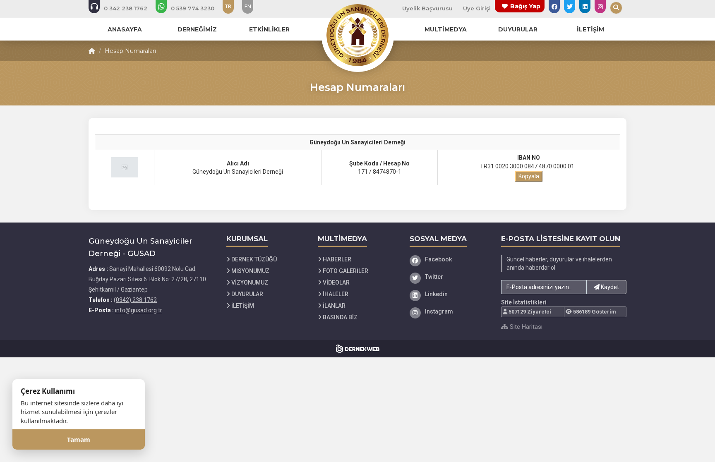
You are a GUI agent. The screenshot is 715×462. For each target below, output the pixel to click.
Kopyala (528, 176)
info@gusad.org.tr (138, 310)
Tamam (78, 439)
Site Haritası (525, 326)
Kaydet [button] (609, 287)
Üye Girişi (477, 8)
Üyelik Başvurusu (427, 8)
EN (248, 6)
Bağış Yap (525, 6)
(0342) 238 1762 (135, 300)
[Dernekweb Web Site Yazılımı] (357, 348)
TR (228, 6)
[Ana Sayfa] (357, 34)
